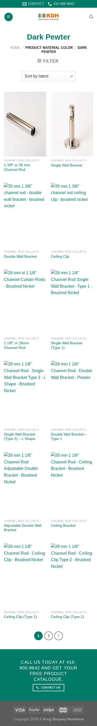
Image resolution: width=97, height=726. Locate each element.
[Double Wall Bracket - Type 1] (72, 393)
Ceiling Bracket (63, 526)
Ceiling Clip (60, 256)
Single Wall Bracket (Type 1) (66, 345)
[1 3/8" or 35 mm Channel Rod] (25, 124)
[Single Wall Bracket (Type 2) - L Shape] (25, 393)
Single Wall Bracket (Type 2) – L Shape (19, 436)
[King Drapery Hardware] (48, 17)
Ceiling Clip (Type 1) (20, 617)
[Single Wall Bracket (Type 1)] (72, 302)
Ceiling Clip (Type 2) (67, 617)
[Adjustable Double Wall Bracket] (25, 484)
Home (15, 48)
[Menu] (8, 17)
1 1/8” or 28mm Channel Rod (16, 345)
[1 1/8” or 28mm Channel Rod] (25, 302)
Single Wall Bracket (66, 165)
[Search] (91, 17)
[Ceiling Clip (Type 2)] (72, 575)
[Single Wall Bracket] (72, 124)
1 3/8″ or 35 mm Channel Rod (17, 167)
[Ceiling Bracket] (72, 484)
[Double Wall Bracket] (25, 215)
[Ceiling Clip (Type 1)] (25, 575)
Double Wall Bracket (20, 256)
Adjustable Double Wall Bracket (22, 528)
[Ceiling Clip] (72, 215)
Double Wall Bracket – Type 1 (69, 436)
